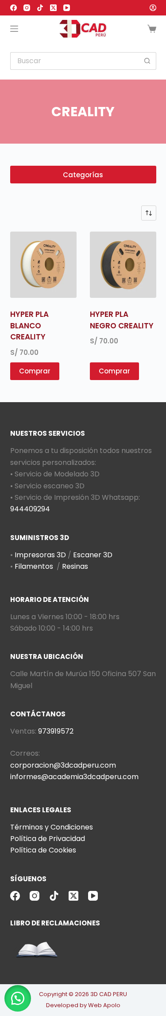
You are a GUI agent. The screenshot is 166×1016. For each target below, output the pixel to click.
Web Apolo (104, 1005)
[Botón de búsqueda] (147, 61)
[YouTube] (66, 7)
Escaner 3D (92, 555)
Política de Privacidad (47, 838)
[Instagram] (26, 7)
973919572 (55, 731)
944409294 (30, 509)
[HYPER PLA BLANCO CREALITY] (43, 265)
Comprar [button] (34, 371)
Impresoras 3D (40, 555)
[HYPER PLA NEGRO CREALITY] (123, 265)
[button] (17, 998)
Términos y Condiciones (51, 827)
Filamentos (34, 566)
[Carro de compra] (151, 28)
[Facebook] (13, 7)
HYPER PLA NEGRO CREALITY (122, 320)
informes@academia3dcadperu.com (74, 777)
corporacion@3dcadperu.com (63, 765)
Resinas (75, 566)
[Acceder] (153, 7)
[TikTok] (40, 7)
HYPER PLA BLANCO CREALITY (29, 325)
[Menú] (14, 29)
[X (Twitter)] (53, 7)
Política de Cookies (43, 850)
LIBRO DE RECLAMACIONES (55, 923)
